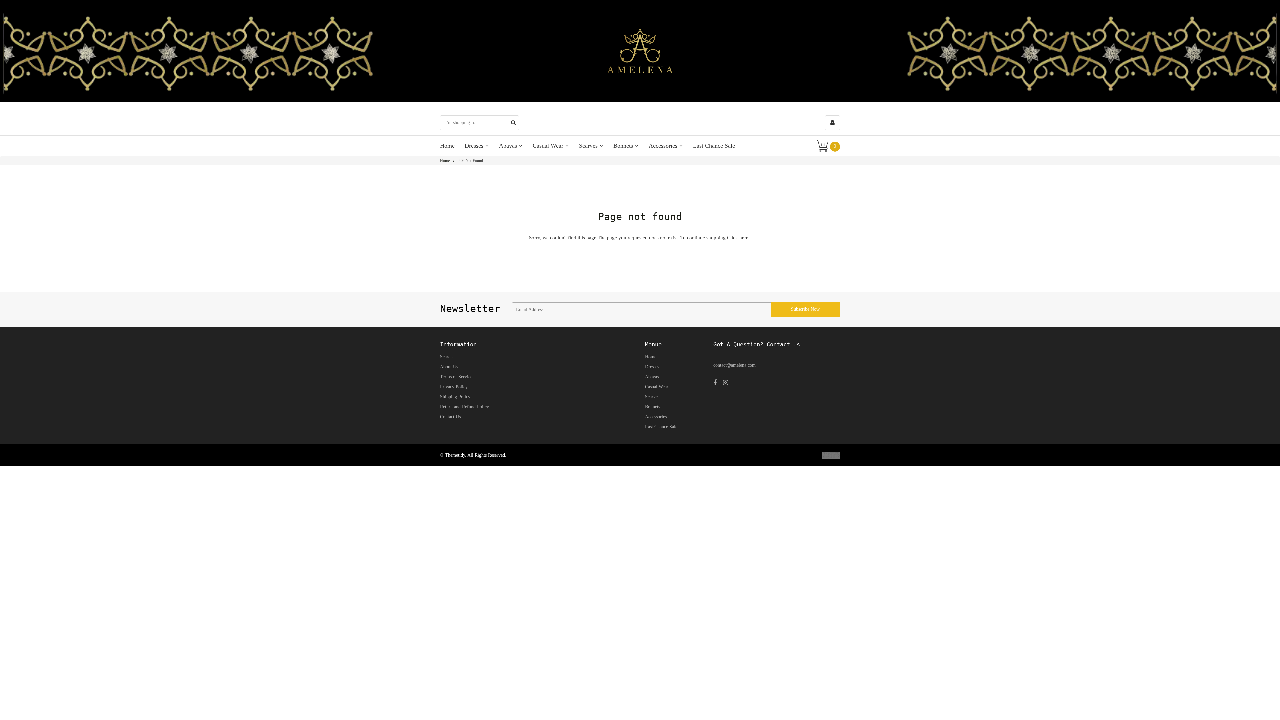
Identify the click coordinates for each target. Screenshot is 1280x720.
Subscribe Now (805, 309)
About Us (449, 366)
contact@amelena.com (734, 365)
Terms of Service (456, 376)
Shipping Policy (455, 396)
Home (447, 145)
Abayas (509, 145)
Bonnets (624, 145)
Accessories (664, 145)
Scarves (589, 145)
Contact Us (450, 416)
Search (446, 356)
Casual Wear (549, 145)
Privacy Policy (454, 386)
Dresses (475, 145)
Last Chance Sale (714, 145)
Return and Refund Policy (464, 406)
